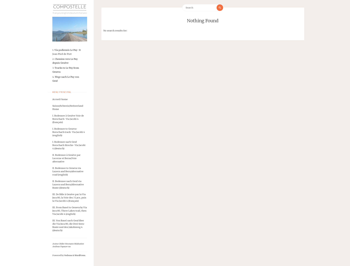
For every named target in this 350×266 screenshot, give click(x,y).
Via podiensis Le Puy (65, 50)
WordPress (80, 255)
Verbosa (68, 255)
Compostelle (69, 7)
